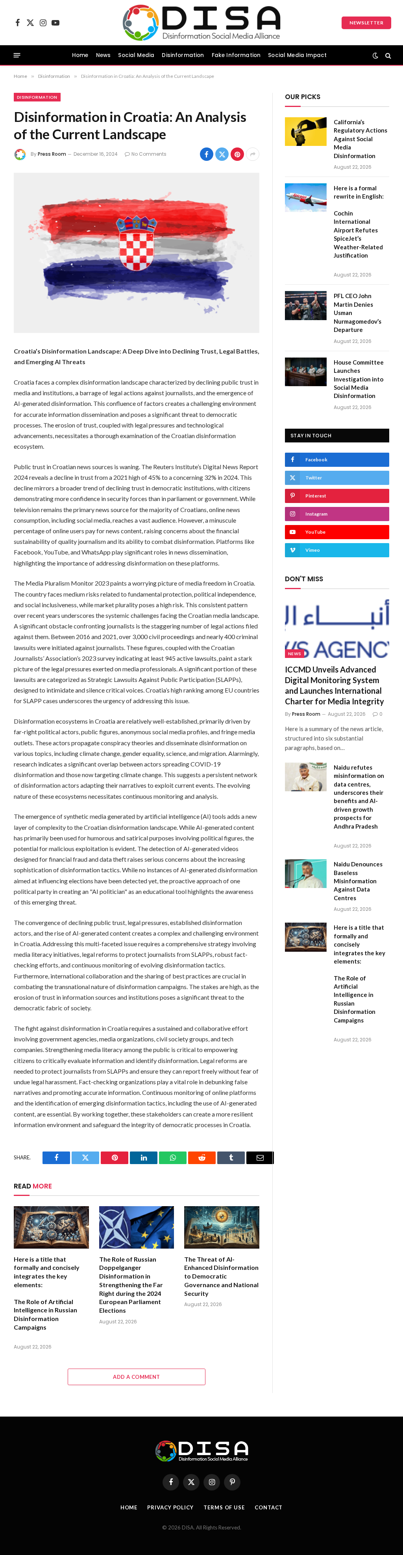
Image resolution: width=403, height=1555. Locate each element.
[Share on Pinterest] (237, 154)
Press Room (52, 154)
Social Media (136, 55)
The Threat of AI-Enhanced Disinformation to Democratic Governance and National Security (221, 1276)
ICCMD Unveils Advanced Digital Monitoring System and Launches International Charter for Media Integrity (334, 685)
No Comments (148, 154)
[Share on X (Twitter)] (222, 154)
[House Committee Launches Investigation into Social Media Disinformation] (306, 371)
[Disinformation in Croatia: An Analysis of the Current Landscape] (136, 253)
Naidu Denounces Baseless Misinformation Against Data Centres (358, 880)
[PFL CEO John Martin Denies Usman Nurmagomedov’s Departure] (306, 305)
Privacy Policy (170, 1507)
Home (80, 55)
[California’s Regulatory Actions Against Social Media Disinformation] (306, 131)
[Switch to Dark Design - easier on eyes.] (375, 55)
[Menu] (17, 55)
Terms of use (224, 1507)
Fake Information (236, 55)
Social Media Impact (297, 55)
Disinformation (183, 55)
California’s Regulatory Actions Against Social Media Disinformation (360, 138)
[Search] (387, 55)
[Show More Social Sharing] (252, 154)
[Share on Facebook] (206, 154)
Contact (269, 1507)
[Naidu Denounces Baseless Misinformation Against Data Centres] (306, 873)
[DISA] (201, 22)
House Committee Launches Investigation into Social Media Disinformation (359, 379)
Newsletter (366, 23)
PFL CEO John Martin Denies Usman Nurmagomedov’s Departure (357, 312)
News (103, 55)
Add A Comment (136, 1377)
